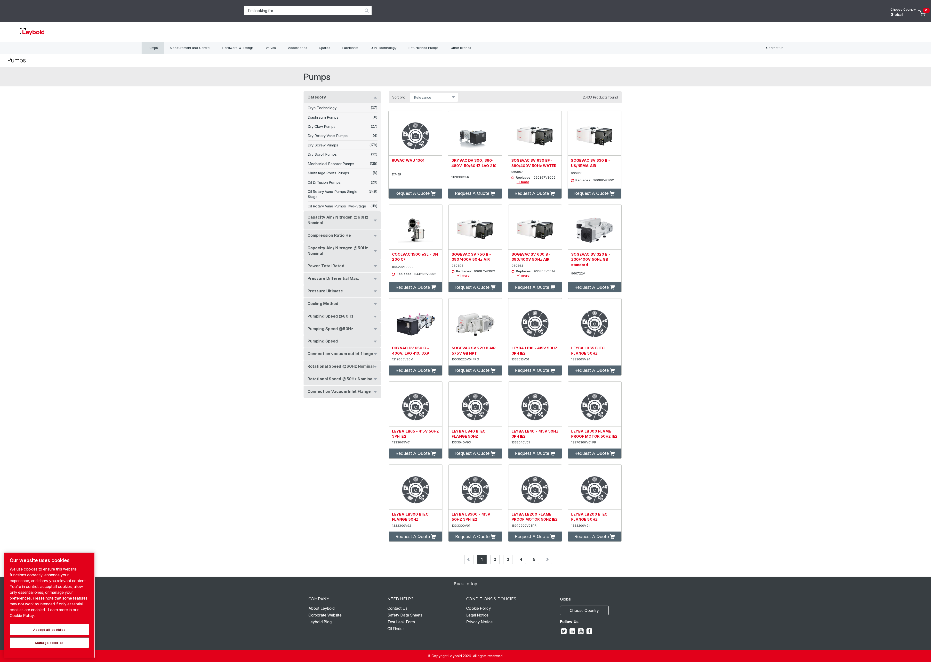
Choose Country (903, 9)
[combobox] (303, 10)
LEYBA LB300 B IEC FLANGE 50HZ (410, 517)
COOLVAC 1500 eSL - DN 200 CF (415, 257)
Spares (324, 48)
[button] (415, 194)
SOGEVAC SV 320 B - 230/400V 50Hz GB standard (590, 259)
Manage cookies (49, 643)
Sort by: (398, 97)
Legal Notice (477, 615)
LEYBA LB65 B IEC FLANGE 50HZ (588, 350)
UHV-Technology (383, 48)
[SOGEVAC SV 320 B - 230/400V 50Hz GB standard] (594, 227)
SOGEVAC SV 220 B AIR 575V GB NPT (474, 350)
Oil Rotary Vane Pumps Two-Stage (337, 206)
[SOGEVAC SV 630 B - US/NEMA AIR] (594, 133)
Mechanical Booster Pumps (331, 163)
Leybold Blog (320, 621)
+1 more (523, 182)
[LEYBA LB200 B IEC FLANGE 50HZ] (594, 487)
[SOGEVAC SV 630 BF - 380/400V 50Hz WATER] (535, 133)
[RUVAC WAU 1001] (415, 133)
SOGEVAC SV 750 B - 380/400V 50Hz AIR (471, 257)
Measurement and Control (190, 48)
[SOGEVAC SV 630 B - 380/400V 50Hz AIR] (535, 227)
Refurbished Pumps (424, 48)
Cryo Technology (322, 108)
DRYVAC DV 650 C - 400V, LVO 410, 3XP (410, 350)
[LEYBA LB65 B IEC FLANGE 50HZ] (594, 320)
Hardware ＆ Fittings (238, 48)
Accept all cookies (49, 630)
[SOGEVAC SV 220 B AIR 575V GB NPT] (475, 320)
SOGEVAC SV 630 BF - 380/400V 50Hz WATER (534, 163)
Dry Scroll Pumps (322, 154)
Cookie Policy (478, 608)
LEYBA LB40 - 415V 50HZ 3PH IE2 (535, 434)
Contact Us (774, 48)
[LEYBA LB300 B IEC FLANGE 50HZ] (415, 487)
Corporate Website (325, 615)
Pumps (153, 48)
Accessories (297, 48)
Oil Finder (395, 628)
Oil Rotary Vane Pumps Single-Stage (333, 194)
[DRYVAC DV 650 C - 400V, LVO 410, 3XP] (415, 320)
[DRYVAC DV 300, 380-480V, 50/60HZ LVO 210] (475, 133)
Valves (271, 48)
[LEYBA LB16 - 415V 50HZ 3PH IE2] (535, 320)
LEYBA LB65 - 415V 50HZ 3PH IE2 (415, 434)
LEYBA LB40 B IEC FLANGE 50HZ (468, 434)
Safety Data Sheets (405, 615)
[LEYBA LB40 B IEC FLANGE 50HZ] (475, 404)
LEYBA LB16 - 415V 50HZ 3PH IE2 (534, 350)
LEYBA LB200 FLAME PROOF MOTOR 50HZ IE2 (535, 517)
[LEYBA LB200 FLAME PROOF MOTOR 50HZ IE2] (535, 487)
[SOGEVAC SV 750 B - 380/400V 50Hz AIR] (475, 227)
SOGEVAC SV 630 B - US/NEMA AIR (590, 163)
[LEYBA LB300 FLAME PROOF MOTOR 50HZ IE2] (594, 404)
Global (897, 14)
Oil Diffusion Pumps (324, 182)
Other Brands (461, 48)
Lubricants (350, 48)
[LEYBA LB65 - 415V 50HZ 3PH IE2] (415, 404)
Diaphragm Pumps (323, 117)
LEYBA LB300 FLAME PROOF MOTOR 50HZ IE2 (594, 434)
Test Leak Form (401, 621)
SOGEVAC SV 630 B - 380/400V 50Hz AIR (531, 257)
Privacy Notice (479, 621)
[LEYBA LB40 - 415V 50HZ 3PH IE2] (535, 404)
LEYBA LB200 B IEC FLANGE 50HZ (589, 517)
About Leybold (321, 608)
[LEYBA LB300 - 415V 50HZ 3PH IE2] (475, 487)
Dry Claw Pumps (322, 126)
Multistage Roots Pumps (328, 173)
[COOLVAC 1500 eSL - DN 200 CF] (415, 227)
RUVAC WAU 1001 (408, 160)
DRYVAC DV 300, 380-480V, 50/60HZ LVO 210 (474, 163)
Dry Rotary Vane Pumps (328, 135)
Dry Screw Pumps (323, 145)
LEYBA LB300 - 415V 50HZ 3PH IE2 (471, 517)
